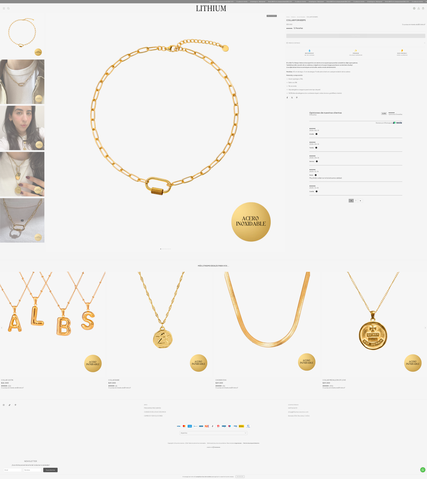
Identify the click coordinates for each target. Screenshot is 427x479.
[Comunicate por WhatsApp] (422, 469)
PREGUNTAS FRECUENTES (152, 408)
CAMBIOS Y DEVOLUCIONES (153, 416)
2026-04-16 (314, 144)
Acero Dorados (301, 17)
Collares (293, 17)
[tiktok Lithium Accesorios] (10, 405)
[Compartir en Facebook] (287, 97)
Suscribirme (50, 470)
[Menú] (4, 8)
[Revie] (397, 123)
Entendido (240, 476)
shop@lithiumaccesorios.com (298, 412)
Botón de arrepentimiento (251, 443)
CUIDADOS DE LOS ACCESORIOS (155, 412)
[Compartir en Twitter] (292, 97)
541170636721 (292, 408)
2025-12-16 (314, 171)
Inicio (287, 17)
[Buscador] (8, 8)
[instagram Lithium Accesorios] (4, 405)
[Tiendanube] (214, 447)
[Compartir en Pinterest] (297, 97)
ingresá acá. (238, 443)
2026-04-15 (314, 130)
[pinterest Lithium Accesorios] (15, 405)
